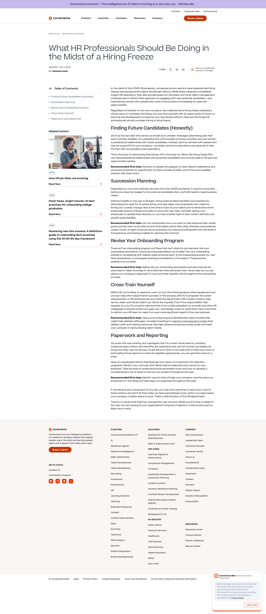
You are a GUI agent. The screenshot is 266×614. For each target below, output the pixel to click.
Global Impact (193, 490)
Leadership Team (194, 440)
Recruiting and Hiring (73, 33)
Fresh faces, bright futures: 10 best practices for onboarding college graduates (74, 194)
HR (112, 490)
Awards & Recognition (197, 495)
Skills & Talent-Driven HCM (161, 443)
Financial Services (157, 530)
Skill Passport (118, 540)
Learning (115, 501)
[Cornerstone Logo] (59, 18)
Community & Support (60, 475)
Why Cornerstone (194, 434)
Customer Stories (194, 451)
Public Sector (155, 525)
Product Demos (193, 535)
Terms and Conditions (136, 579)
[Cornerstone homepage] (75, 429)
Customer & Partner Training (162, 508)
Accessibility (192, 501)
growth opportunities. (123, 217)
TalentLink (116, 534)
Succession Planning (63, 102)
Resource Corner (194, 529)
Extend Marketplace (121, 556)
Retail (151, 558)
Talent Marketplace (120, 468)
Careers (190, 479)
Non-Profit (153, 563)
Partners (176, 11)
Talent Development (121, 462)
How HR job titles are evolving (65, 135)
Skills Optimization (120, 457)
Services (115, 545)
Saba (113, 523)
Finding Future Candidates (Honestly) (72, 96)
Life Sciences (155, 541)
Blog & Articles (193, 546)
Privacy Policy (90, 579)
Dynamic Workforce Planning (162, 488)
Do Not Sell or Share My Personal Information (173, 579)
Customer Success (195, 446)
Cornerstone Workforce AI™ (124, 434)
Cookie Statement (111, 579)
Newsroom (191, 473)
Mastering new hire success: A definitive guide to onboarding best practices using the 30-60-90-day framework (75, 227)
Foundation (191, 462)
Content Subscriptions (122, 518)
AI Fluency (153, 468)
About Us (190, 457)
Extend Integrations (121, 551)
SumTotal (115, 529)
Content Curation (157, 483)
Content (115, 512)
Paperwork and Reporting (66, 119)
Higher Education (157, 552)
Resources (54, 33)
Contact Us (54, 470)
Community (209, 11)
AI (112, 440)
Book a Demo (195, 18)
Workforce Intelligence (122, 451)
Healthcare (153, 536)
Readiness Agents (120, 446)
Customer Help (192, 11)
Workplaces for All (157, 514)
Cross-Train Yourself (62, 113)
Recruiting (116, 473)
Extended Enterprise (121, 507)
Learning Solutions (120, 495)
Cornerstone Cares (195, 468)
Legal (76, 579)
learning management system (190, 321)
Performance (117, 484)
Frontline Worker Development (163, 494)
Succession (116, 479)
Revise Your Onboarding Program (70, 107)
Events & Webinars (195, 540)
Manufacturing (155, 547)
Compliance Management (161, 463)
